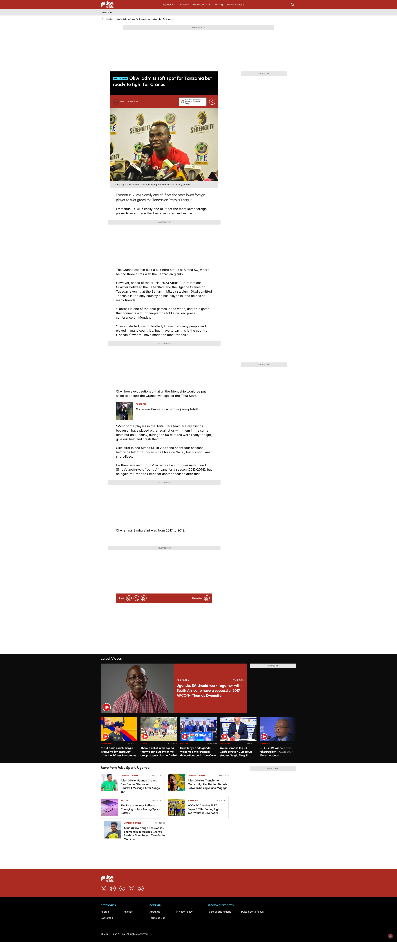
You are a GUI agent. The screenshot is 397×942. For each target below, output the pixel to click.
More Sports (200, 4)
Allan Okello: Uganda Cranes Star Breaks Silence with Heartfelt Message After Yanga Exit (140, 786)
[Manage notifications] (390, 935)
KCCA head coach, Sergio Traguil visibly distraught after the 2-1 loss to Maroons (118, 751)
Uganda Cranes (129, 775)
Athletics (184, 4)
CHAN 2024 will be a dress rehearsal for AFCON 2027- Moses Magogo (277, 751)
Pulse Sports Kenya (252, 911)
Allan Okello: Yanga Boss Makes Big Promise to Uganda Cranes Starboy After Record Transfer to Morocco (144, 833)
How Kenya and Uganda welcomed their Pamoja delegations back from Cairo (198, 751)
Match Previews (235, 4)
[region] (198, 738)
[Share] (212, 102)
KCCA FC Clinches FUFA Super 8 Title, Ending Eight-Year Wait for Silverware (205, 809)
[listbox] (198, 738)
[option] (119, 738)
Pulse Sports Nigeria (219, 911)
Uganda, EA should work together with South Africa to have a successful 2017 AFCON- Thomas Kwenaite (208, 690)
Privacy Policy (184, 911)
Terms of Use (157, 917)
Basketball (107, 917)
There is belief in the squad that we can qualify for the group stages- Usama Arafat (159, 751)
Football (167, 4)
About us (154, 911)
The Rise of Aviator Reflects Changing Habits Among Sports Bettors (141, 809)
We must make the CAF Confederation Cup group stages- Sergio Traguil (236, 751)
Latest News (107, 12)
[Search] (292, 4)
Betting (219, 4)
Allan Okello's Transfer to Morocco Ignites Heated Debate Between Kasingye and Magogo (207, 784)
